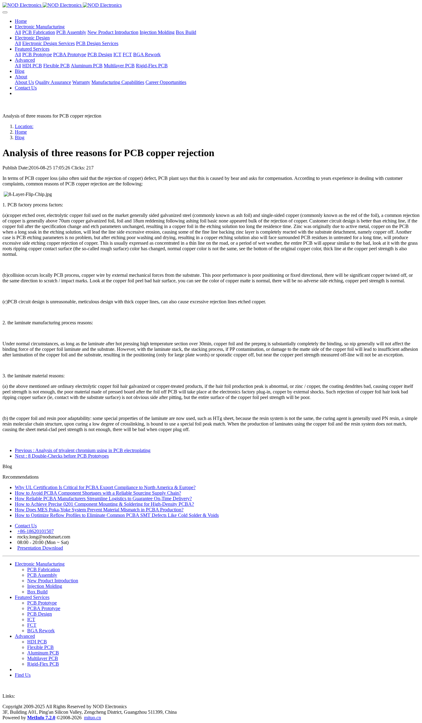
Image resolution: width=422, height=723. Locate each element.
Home (21, 21)
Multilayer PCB (42, 658)
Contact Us (26, 525)
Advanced (25, 636)
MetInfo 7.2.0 (41, 717)
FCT (31, 625)
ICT (31, 619)
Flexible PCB (40, 647)
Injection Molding (44, 586)
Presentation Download (40, 548)
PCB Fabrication (43, 569)
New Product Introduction (52, 580)
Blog (19, 137)
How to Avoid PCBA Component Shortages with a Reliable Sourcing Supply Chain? (98, 493)
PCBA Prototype (43, 608)
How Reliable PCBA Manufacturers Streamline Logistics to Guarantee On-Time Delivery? (103, 498)
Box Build (37, 591)
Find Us (23, 675)
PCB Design (39, 614)
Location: (24, 126)
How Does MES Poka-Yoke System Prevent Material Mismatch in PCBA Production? (99, 509)
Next (62, 456)
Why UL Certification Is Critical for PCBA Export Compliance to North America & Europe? (105, 487)
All (18, 32)
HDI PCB (37, 641)
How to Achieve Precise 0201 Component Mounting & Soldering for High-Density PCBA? (104, 504)
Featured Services (32, 597)
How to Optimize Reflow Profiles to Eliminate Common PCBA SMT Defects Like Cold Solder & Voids (117, 515)
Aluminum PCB (43, 652)
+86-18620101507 (35, 531)
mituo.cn (92, 717)
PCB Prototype (42, 602)
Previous (82, 450)
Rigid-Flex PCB (43, 664)
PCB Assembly (42, 575)
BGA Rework (41, 630)
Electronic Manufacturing (40, 564)
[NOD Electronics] (211, 5)
